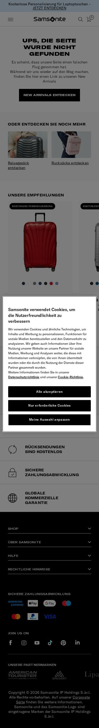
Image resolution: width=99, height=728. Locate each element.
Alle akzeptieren (49, 392)
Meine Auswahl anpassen (49, 419)
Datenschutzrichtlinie (23, 377)
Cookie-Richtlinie (70, 377)
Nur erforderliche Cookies (49, 406)
